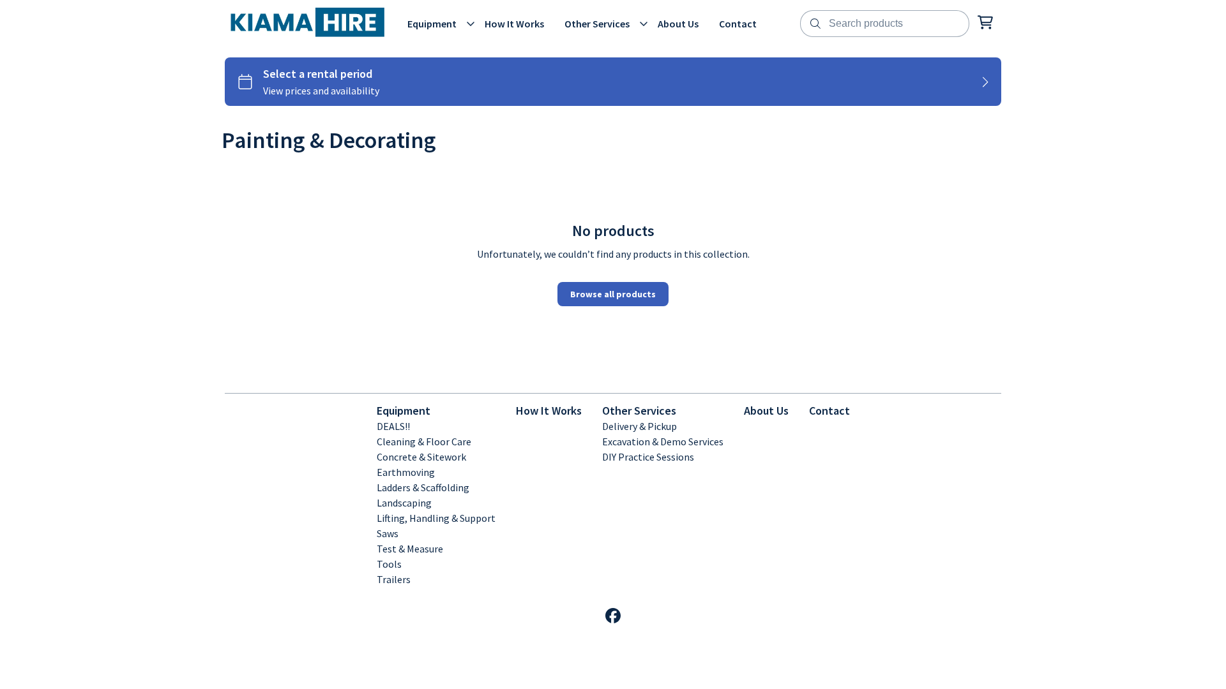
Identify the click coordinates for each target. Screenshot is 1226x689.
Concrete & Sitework (421, 456)
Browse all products (613, 294)
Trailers (394, 579)
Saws (387, 533)
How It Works (549, 410)
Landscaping (404, 502)
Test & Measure (410, 548)
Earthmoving (406, 472)
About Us (766, 410)
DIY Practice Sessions (648, 456)
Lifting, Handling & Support (436, 518)
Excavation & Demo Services (662, 441)
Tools (389, 564)
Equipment (403, 410)
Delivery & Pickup (639, 426)
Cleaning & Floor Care (424, 441)
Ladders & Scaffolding (423, 487)
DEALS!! (393, 426)
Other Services (639, 410)
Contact (829, 410)
